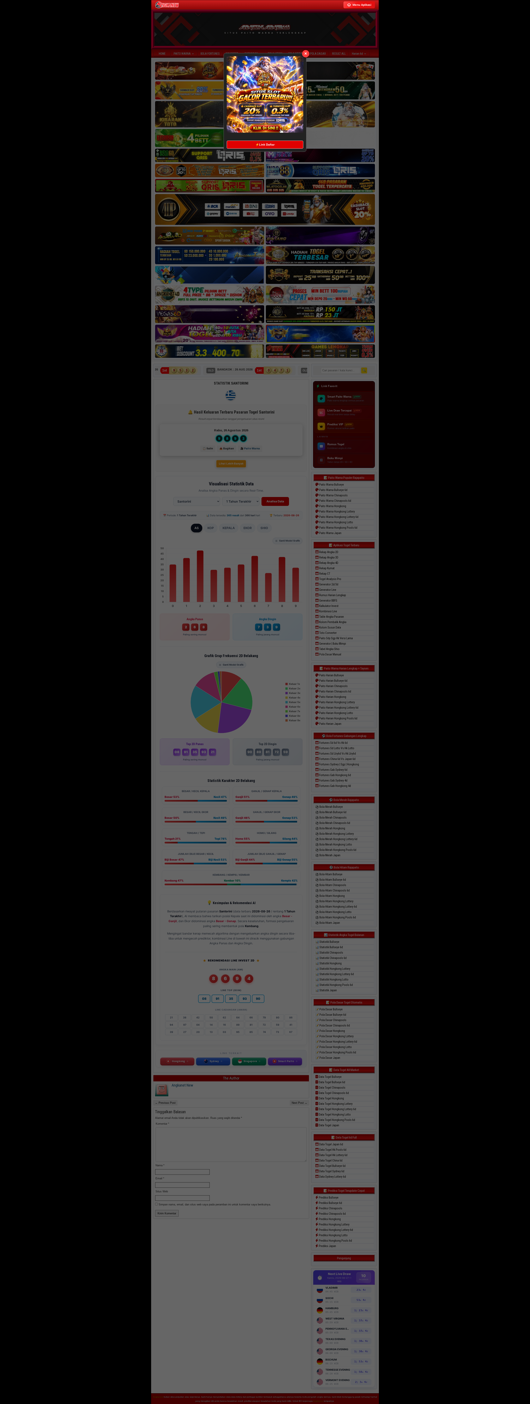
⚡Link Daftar (265, 144)
